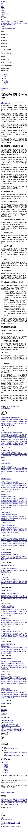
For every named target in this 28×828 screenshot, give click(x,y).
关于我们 (6, 762)
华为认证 (18, 23)
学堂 (2, 5)
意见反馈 (6, 767)
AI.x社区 (25, 752)
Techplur (16, 748)
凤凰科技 (17, 799)
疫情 (5, 552)
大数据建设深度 (10, 631)
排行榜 (9, 21)
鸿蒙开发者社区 (5, 14)
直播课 (17, 21)
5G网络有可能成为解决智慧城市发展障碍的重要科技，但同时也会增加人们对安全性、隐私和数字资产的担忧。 (14, 455)
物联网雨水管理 (10, 620)
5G (1, 408)
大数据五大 (9, 514)
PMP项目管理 (6, 25)
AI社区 (5, 80)
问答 (6, 28)
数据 (11, 658)
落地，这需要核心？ (11, 676)
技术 (10, 590)
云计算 (2, 450)
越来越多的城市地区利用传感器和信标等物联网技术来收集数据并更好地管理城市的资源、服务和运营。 (14, 583)
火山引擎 (15, 804)
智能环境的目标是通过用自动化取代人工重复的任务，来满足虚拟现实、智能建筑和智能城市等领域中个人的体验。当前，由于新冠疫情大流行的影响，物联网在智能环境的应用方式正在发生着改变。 (14, 543)
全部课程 (3, 23)
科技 (10, 479)
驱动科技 (22, 799)
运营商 (8, 463)
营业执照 (3, 792)
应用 (10, 703)
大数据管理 (10, 418)
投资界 (8, 804)
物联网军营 (9, 690)
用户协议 (6, 771)
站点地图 (6, 766)
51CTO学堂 (7, 755)
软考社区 (3, 8)
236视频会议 (17, 802)
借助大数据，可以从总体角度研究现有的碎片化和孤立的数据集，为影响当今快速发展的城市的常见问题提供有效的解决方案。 (14, 518)
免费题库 (12, 25)
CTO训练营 (20, 755)
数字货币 (6, 606)
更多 (8, 717)
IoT (10, 629)
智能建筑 (3, 565)
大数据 (2, 430)
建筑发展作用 (10, 554)
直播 (14, 28)
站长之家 (13, 801)
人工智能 (7, 674)
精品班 (2, 7)
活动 (5, 83)
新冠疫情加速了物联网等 (14, 538)
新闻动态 (6, 764)
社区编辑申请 (4, 88)
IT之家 (3, 802)
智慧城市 (8, 408)
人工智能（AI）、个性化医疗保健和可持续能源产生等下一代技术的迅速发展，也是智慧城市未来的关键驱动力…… (14, 558)
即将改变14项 (10, 579)
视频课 (2, 21)
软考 (10, 23)
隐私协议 (6, 772)
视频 (5, 76)
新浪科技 (3, 799)
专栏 (11, 28)
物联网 (4, 408)
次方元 (11, 804)
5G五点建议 (10, 452)
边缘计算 (7, 658)
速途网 (17, 801)
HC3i (12, 748)
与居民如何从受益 (11, 661)
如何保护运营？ (10, 568)
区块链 (2, 606)
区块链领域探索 (10, 593)
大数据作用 (8, 608)
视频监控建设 (10, 527)
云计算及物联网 (11, 432)
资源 (4, 28)
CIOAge (9, 748)
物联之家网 (16, 406)
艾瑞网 (9, 801)
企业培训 (3, 12)
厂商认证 (23, 23)
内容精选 (6, 75)
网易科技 (12, 799)
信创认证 (13, 23)
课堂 (9, 28)
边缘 (5, 646)
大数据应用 (7, 512)
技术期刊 (6, 82)
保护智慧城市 (4, 577)
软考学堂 (21, 21)
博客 (2, 3)
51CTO (5, 748)
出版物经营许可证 (10, 792)
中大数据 (8, 496)
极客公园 (11, 802)
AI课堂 (2, 16)
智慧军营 (6, 703)
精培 (11, 755)
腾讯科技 (7, 799)
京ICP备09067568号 (11, 782)
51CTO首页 (4, 1)
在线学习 (3, 26)
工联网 (7, 802)
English (5, 769)
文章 (2, 28)
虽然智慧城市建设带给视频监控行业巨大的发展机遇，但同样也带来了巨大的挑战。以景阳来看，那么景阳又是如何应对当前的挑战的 (14, 530)
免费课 (2, 10)
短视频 (13, 21)
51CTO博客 (7, 752)
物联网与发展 (10, 482)
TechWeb (5, 801)
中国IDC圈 (23, 802)
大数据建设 (12, 644)
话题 (5, 78)
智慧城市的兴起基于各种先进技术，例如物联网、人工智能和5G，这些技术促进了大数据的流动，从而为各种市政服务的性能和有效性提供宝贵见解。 (14, 611)
